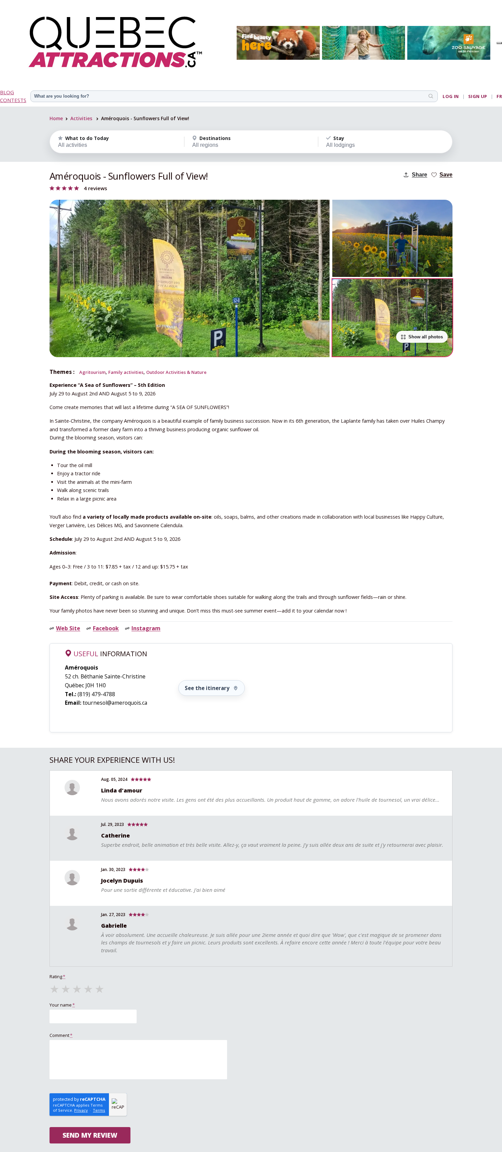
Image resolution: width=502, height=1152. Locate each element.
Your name (62, 1005)
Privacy (81, 1110)
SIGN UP (477, 96)
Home (56, 118)
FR (499, 96)
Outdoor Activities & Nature (176, 372)
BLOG (7, 92)
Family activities (125, 372)
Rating (57, 976)
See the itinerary (207, 688)
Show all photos (425, 336)
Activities (81, 118)
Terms (99, 1110)
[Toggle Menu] (499, 43)
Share (419, 175)
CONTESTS (13, 100)
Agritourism (92, 372)
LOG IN (451, 96)
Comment (61, 1035)
